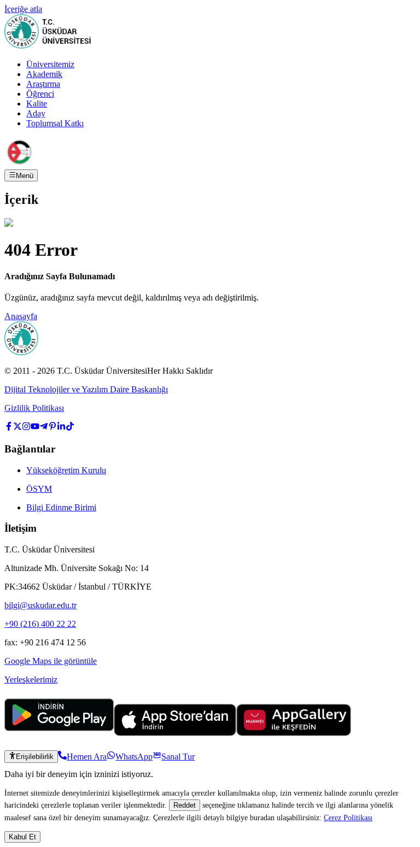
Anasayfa (20, 316)
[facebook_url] (8, 427)
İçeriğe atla (23, 9)
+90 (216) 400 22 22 (40, 623)
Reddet (184, 805)
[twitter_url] (17, 427)
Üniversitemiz (50, 64)
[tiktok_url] (70, 427)
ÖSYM (39, 488)
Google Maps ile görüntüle (50, 661)
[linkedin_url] (61, 427)
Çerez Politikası (348, 817)
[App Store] (175, 733)
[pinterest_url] (52, 427)
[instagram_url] (26, 427)
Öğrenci (40, 93)
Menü (24, 176)
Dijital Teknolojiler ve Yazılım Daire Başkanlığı (86, 389)
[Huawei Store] (293, 733)
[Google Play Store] (59, 733)
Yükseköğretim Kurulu (66, 470)
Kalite (36, 103)
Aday (35, 113)
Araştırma (43, 84)
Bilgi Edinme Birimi (61, 507)
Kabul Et (22, 837)
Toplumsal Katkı (55, 123)
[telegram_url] (43, 427)
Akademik (44, 74)
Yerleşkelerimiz (30, 679)
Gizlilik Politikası (34, 408)
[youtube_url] (35, 427)
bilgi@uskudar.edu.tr (40, 605)
